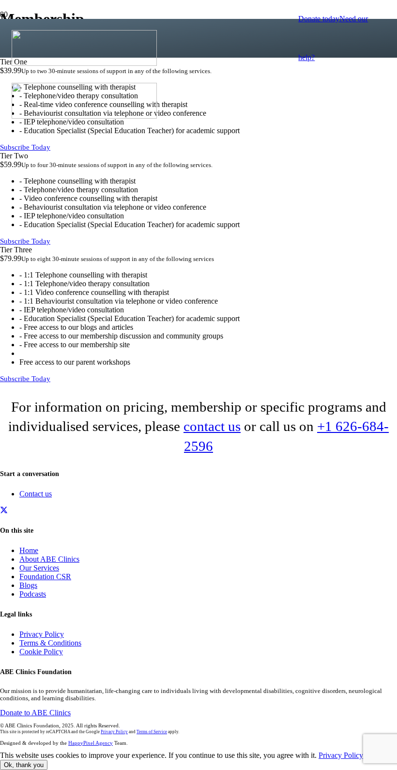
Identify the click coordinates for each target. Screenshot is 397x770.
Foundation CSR (45, 576)
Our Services (39, 568)
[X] (4, 510)
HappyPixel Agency (90, 743)
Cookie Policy (41, 651)
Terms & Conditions (50, 643)
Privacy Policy (41, 634)
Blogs (28, 585)
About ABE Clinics (49, 559)
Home (28, 550)
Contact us (35, 494)
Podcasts (32, 594)
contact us (212, 426)
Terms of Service (152, 731)
